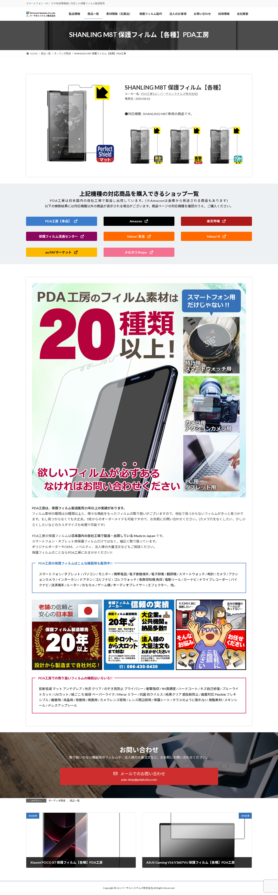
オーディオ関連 (56, 800)
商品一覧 (75, 800)
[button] (61, 221)
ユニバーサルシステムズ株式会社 (175, 94)
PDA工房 (147, 94)
